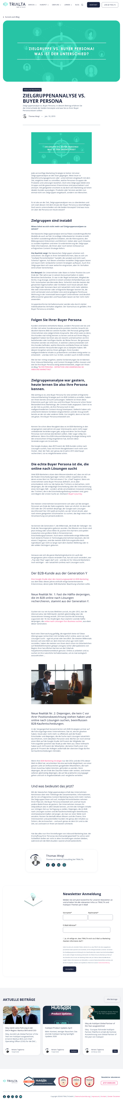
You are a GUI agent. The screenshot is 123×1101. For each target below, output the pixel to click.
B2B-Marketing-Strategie (51, 761)
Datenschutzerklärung (104, 962)
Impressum (95, 1096)
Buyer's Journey (75, 494)
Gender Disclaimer (114, 1096)
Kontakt (103, 1096)
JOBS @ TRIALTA (110, 5)
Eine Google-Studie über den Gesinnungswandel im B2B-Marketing (59, 579)
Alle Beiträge (112, 999)
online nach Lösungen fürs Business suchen (63, 621)
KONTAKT (93, 5)
